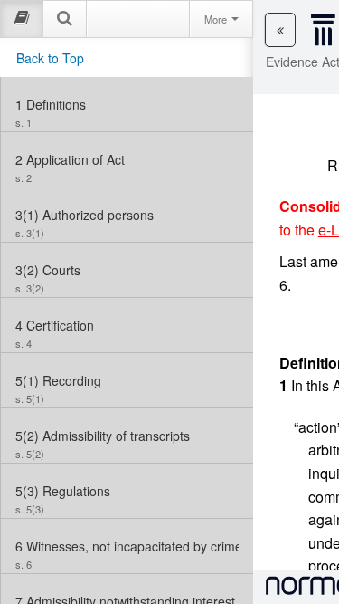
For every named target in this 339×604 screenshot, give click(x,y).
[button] (280, 30)
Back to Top (50, 58)
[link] (127, 104)
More (217, 19)
